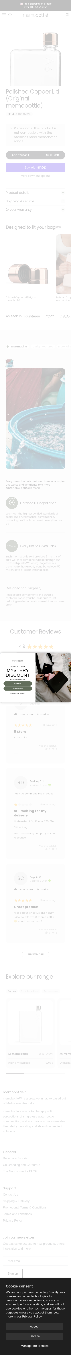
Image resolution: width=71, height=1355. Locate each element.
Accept (34, 1326)
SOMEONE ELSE (18, 688)
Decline (34, 1336)
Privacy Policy (32, 1316)
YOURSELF (17, 683)
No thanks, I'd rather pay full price (17, 693)
